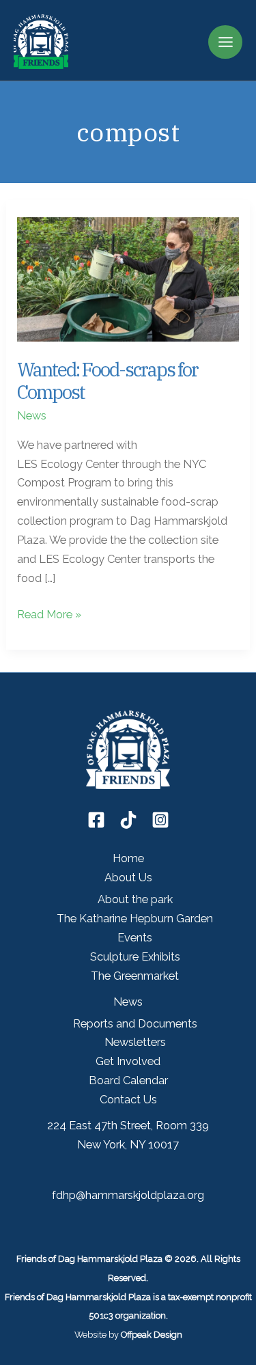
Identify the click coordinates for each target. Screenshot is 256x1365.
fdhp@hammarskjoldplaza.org (128, 1195)
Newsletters (135, 1042)
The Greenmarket (135, 975)
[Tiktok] (128, 820)
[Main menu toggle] (225, 42)
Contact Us (128, 1099)
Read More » (49, 615)
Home (128, 858)
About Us (128, 877)
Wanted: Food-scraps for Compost (107, 381)
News (31, 415)
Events (134, 937)
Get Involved (128, 1061)
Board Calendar (128, 1080)
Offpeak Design (151, 1334)
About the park (135, 899)
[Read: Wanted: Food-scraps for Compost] (127, 278)
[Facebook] (96, 820)
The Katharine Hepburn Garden (135, 918)
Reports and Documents (135, 1023)
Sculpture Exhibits (135, 956)
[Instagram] (160, 820)
